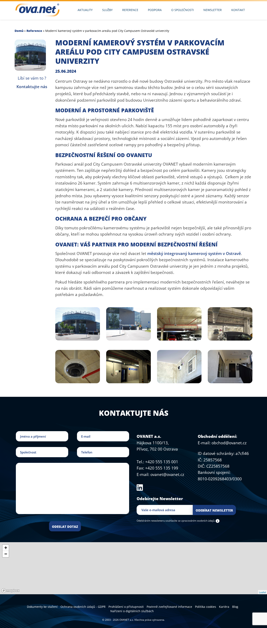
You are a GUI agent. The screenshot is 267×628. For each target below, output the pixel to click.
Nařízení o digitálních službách (132, 611)
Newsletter (212, 10)
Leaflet (262, 592)
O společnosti (182, 10)
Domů (19, 31)
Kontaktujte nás (31, 86)
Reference (130, 10)
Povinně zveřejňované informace (169, 607)
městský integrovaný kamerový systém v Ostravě (194, 253)
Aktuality (85, 10)
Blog (235, 607)
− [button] (5, 554)
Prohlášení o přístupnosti (126, 607)
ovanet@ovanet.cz (167, 474)
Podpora (155, 10)
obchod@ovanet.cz (229, 443)
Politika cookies (205, 607)
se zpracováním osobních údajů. (196, 520)
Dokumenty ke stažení (42, 607)
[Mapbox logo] (10, 590)
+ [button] (5, 547)
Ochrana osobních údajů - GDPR (83, 607)
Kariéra (224, 607)
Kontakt (238, 10)
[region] (133, 568)
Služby (107, 10)
